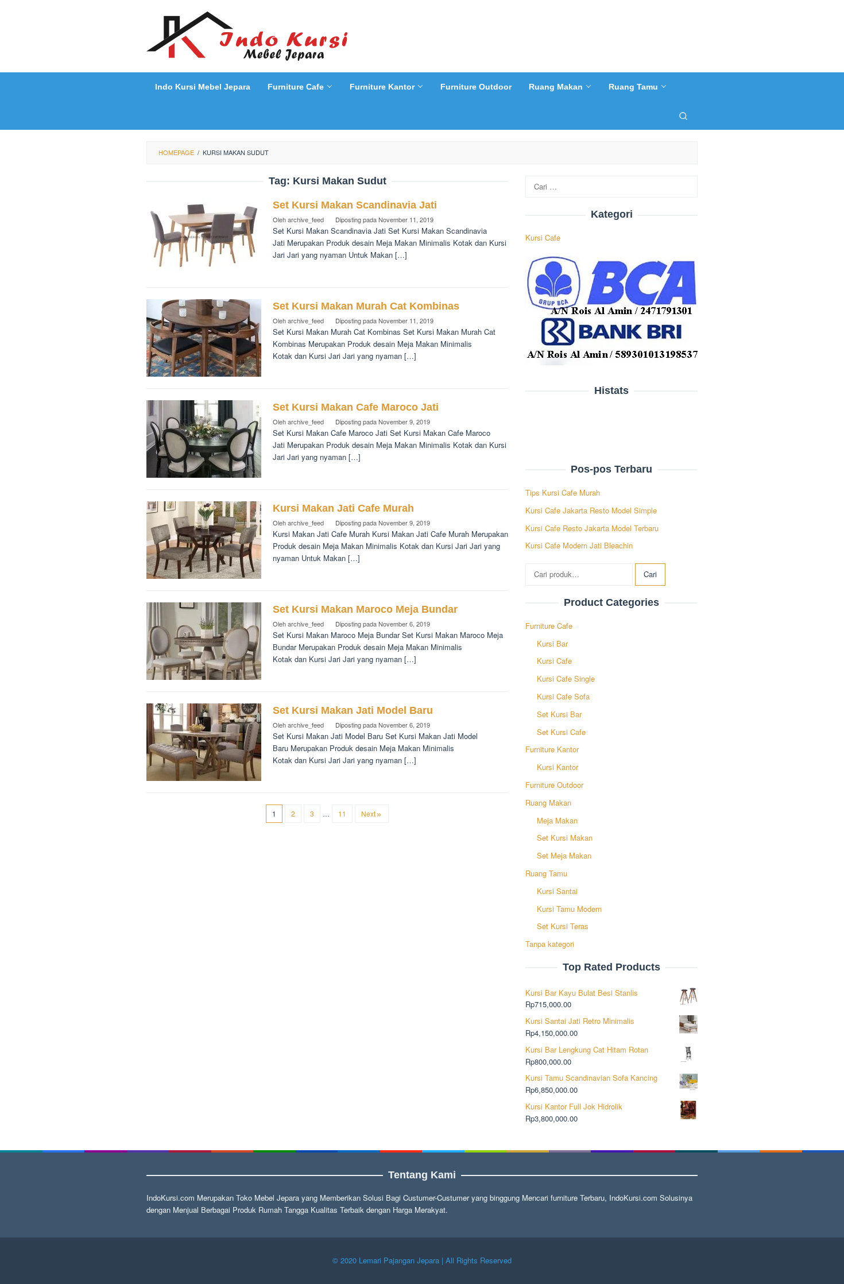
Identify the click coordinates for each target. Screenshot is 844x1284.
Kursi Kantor (557, 766)
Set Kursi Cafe (561, 731)
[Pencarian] (683, 115)
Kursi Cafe (542, 237)
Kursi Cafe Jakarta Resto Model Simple (591, 510)
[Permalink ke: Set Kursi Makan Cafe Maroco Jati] (203, 437)
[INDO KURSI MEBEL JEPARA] (246, 34)
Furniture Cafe (548, 625)
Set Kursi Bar (559, 714)
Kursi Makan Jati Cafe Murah (343, 508)
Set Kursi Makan (565, 837)
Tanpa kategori (549, 943)
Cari (650, 573)
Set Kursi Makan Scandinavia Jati (355, 205)
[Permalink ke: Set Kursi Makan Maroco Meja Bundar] (203, 640)
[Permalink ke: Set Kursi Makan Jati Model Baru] (203, 741)
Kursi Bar (552, 643)
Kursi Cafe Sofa (563, 696)
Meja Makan (557, 820)
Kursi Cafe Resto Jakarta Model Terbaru (592, 528)
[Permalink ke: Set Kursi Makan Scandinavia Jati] (203, 235)
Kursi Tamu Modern (569, 908)
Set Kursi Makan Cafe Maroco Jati (356, 407)
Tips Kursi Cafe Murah (562, 492)
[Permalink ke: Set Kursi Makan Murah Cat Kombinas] (203, 336)
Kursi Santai (557, 890)
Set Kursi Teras (563, 926)
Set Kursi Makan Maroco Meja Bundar (365, 609)
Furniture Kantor (552, 749)
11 (342, 813)
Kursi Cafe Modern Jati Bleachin (579, 545)
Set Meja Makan (564, 855)
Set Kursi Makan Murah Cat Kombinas (366, 306)
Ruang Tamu (546, 873)
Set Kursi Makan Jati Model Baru (353, 710)
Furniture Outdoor (554, 784)
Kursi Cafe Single (566, 678)
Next (368, 813)
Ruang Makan (548, 802)
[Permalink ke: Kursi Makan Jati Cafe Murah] (203, 538)
